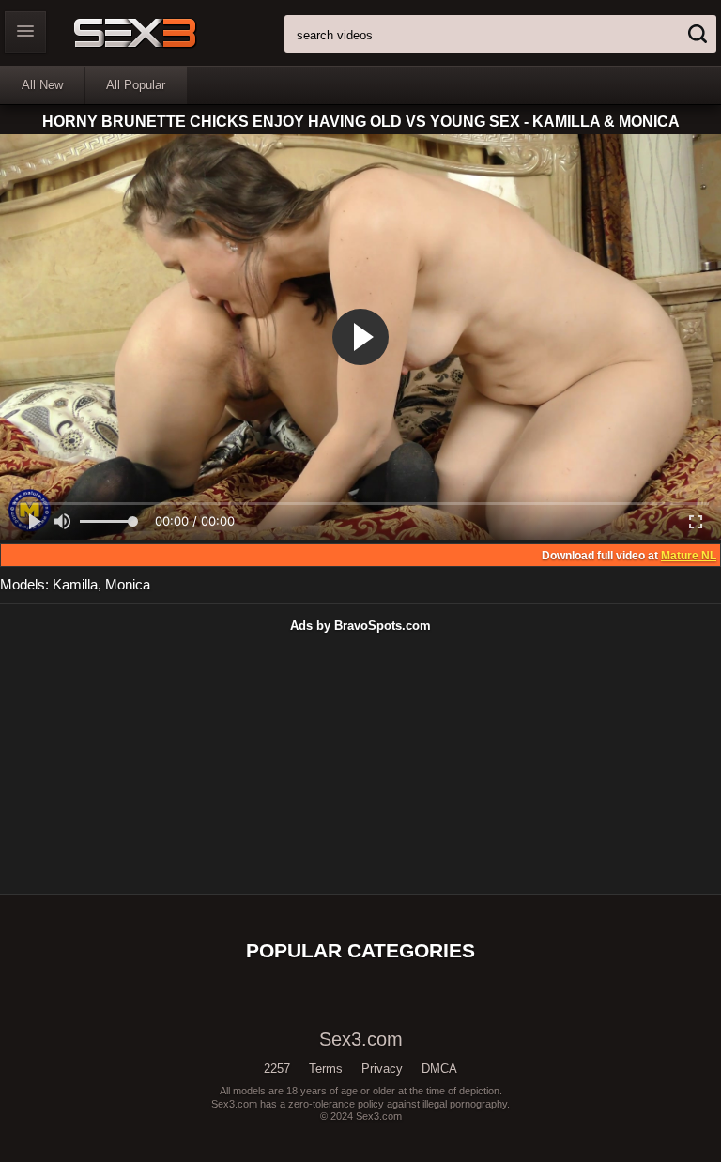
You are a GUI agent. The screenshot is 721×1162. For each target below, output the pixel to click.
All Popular (135, 85)
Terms (326, 1069)
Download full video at (629, 555)
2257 (277, 1069)
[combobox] (500, 34)
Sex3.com (167, 33)
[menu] (25, 32)
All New (42, 85)
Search (697, 34)
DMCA (439, 1069)
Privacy (382, 1069)
